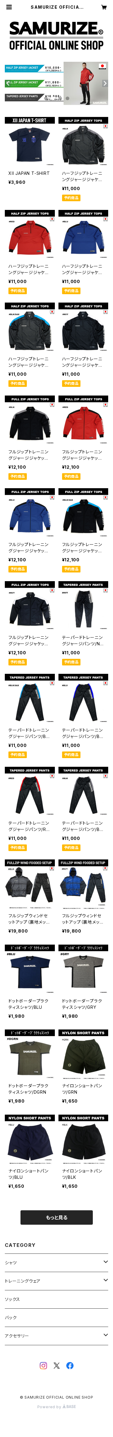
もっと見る (56, 1217)
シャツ (11, 1262)
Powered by (50, 1407)
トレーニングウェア (23, 1280)
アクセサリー (17, 1335)
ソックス (12, 1299)
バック (11, 1317)
